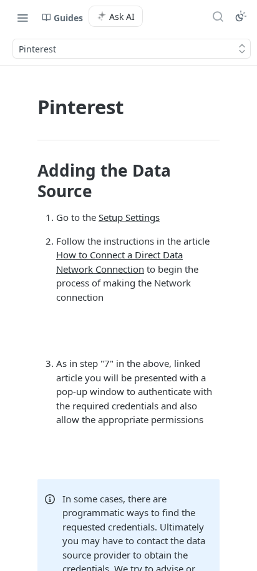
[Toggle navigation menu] (22, 17)
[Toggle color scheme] (241, 16)
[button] (128, 330)
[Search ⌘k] (218, 16)
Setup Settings (129, 217)
